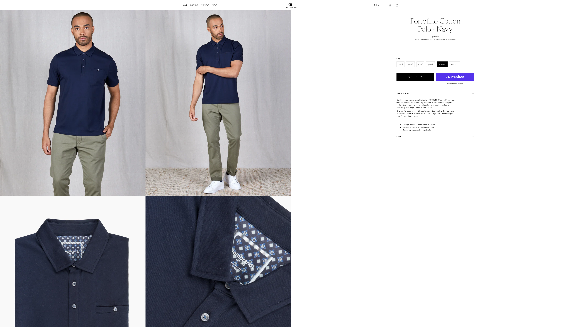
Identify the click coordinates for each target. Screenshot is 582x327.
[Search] (383, 5)
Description (402, 93)
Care (398, 136)
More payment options (455, 83)
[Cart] (396, 5)
